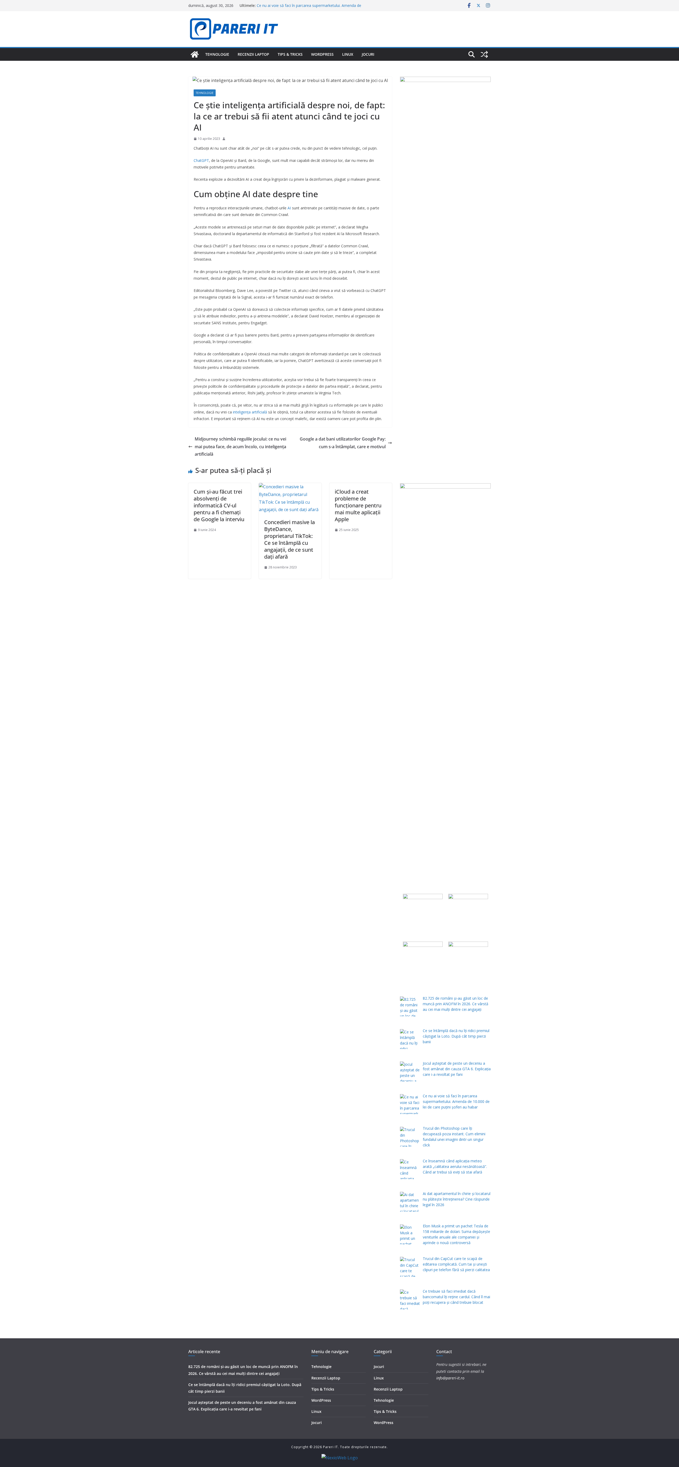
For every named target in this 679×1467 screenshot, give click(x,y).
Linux (347, 54)
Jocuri (368, 54)
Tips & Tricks (290, 54)
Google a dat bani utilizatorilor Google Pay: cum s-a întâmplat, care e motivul (343, 443)
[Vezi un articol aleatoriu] (484, 54)
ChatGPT (201, 160)
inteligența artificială (250, 412)
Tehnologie (217, 54)
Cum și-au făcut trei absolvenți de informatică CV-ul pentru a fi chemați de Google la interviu (219, 505)
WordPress (322, 54)
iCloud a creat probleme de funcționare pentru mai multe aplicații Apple (358, 505)
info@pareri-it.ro (450, 1377)
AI (289, 207)
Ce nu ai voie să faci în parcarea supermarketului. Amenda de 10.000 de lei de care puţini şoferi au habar (309, 8)
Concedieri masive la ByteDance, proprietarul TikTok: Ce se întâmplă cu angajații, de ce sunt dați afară (289, 539)
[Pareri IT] (194, 54)
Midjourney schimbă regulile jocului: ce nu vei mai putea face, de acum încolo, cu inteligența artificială (240, 446)
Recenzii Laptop (253, 54)
